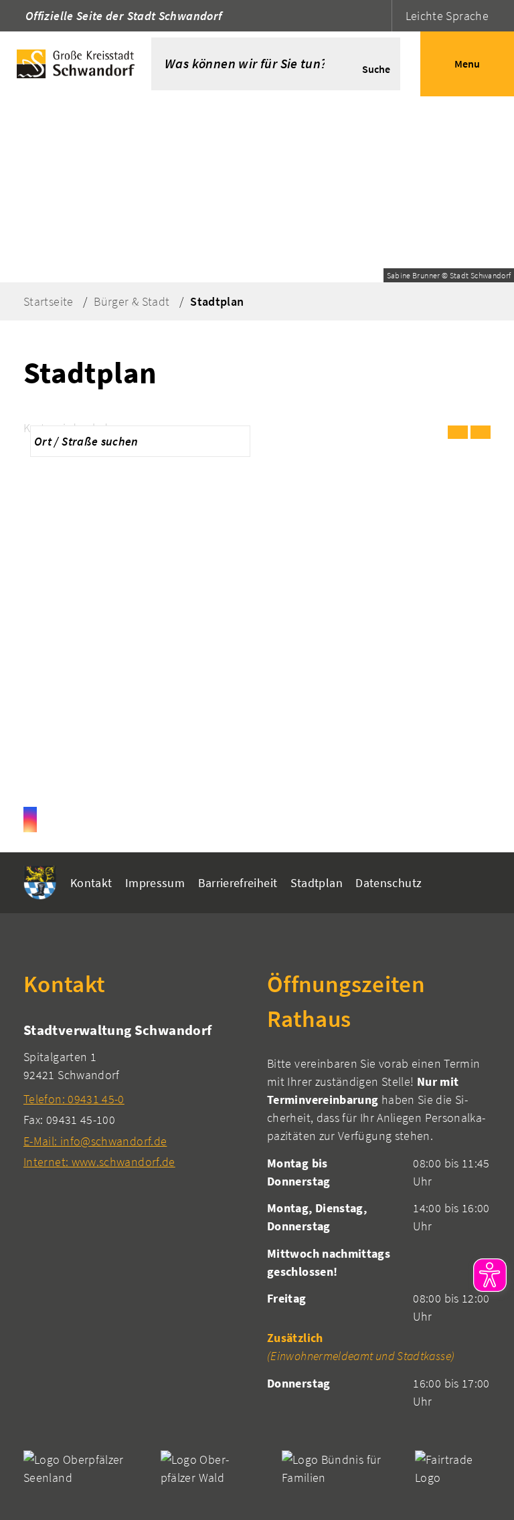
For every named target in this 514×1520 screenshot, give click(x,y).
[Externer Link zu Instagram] (30, 819)
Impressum (155, 882)
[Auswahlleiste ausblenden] (458, 432)
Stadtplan (217, 301)
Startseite (48, 301)
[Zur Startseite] (75, 63)
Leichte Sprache (447, 15)
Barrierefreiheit (238, 882)
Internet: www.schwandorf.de (99, 1161)
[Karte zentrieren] (480, 432)
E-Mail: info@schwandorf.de (95, 1141)
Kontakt (91, 882)
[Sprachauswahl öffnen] (380, 15)
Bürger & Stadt (131, 301)
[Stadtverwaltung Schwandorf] (135, 1095)
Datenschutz (388, 882)
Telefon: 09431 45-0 (73, 1099)
